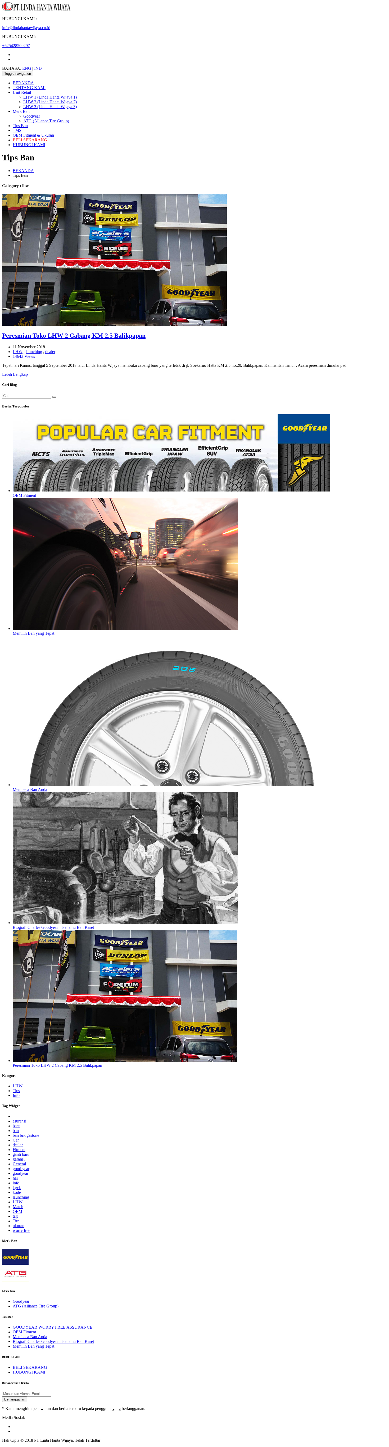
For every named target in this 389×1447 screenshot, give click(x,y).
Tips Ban (20, 125)
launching (34, 351)
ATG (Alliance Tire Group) (46, 121)
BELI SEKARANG (30, 140)
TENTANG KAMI (29, 87)
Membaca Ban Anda (30, 789)
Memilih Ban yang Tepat (33, 633)
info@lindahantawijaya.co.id (26, 27)
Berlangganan (14, 1399)
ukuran (18, 1225)
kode (17, 1192)
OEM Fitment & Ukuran (33, 135)
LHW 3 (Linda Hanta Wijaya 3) (50, 106)
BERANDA (23, 83)
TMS (17, 130)
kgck (17, 1187)
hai (15, 1178)
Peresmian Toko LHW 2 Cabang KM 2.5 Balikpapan (74, 335)
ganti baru (21, 1154)
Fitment (19, 1149)
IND (38, 68)
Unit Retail (22, 92)
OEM (17, 1211)
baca (16, 1126)
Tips (16, 1090)
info (16, 1183)
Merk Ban (21, 111)
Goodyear (31, 116)
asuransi (19, 1121)
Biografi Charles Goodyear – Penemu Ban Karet (53, 927)
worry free (21, 1230)
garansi (19, 1159)
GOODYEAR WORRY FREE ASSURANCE (52, 1327)
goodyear (20, 1173)
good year (21, 1168)
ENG (26, 68)
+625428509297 (16, 45)
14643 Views (24, 356)
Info (16, 1095)
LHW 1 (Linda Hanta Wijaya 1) (50, 97)
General (19, 1164)
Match (18, 1206)
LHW (17, 351)
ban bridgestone (26, 1135)
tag (15, 1216)
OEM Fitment (24, 495)
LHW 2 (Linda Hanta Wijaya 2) (50, 102)
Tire (16, 1221)
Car (16, 1140)
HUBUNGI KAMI (29, 144)
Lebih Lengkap (15, 374)
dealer (50, 351)
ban (16, 1130)
